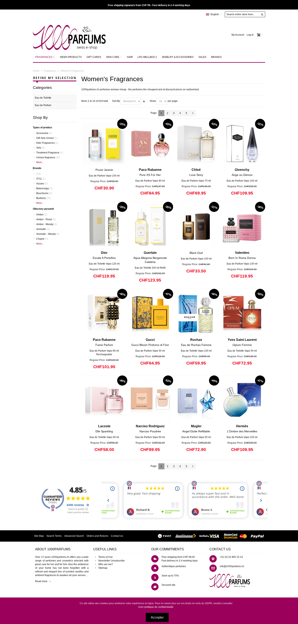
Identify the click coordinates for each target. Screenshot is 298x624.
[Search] (262, 14)
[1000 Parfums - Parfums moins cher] (69, 35)
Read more (41, 581)
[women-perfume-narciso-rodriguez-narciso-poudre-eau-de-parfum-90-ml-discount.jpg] (150, 400)
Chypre (42, 238)
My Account (238, 34)
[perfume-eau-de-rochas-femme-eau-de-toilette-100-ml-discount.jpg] (196, 313)
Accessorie (44, 133)
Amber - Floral (46, 219)
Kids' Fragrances (47, 142)
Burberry (43, 198)
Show (153, 101)
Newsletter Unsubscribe (111, 560)
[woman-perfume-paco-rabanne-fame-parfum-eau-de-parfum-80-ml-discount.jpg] (104, 313)
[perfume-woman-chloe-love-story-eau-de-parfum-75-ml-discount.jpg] (196, 143)
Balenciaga (44, 188)
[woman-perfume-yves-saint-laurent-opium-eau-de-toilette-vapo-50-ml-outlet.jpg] (242, 313)
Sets (40, 147)
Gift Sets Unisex (46, 138)
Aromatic (43, 229)
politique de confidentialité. (159, 607)
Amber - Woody (46, 224)
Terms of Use (105, 557)
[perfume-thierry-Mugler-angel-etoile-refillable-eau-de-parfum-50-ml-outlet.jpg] (196, 400)
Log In (250, 34)
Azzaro (42, 183)
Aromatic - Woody (47, 234)
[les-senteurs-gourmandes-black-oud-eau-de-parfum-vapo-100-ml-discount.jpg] (196, 226)
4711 (40, 178)
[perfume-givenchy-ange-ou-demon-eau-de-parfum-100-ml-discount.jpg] (242, 143)
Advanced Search (74, 536)
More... (40, 162)
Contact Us (117, 536)
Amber (41, 214)
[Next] (193, 113)
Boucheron (44, 193)
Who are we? (105, 564)
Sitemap (102, 568)
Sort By (116, 101)
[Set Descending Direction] (144, 101)
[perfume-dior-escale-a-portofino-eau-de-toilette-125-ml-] (104, 226)
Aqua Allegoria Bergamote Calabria (150, 257)
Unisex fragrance (48, 157)
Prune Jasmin (104, 169)
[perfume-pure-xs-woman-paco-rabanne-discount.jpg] (150, 143)
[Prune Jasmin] (104, 143)
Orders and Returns (97, 536)
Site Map (39, 536)
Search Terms (54, 536)
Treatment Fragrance (49, 152)
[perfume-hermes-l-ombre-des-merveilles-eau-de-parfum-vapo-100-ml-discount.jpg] (242, 400)
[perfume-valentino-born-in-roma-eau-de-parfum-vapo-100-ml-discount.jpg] (242, 226)
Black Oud (196, 252)
